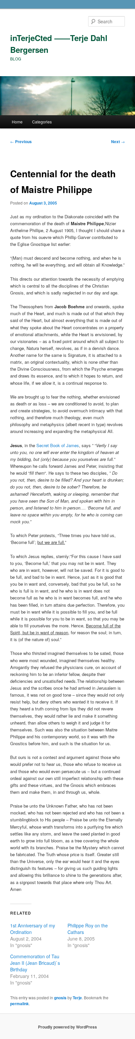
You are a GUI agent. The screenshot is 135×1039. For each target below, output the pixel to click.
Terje (77, 998)
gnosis (60, 998)
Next (118, 141)
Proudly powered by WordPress (67, 1027)
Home (17, 121)
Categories (42, 121)
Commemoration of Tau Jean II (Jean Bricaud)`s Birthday (35, 963)
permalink (19, 1004)
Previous (21, 141)
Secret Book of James (57, 445)
